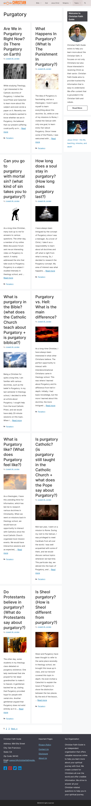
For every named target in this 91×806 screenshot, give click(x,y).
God (46, 3)
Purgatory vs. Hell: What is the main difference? (46, 307)
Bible (37, 3)
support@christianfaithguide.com (19, 761)
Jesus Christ (55, 3)
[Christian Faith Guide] (15, 3)
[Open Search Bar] (85, 3)
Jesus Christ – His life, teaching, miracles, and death (77, 143)
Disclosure (43, 754)
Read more (8, 278)
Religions (66, 3)
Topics (76, 3)
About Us (43, 758)
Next (14, 729)
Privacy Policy (45, 745)
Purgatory (10, 138)
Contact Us (44, 749)
